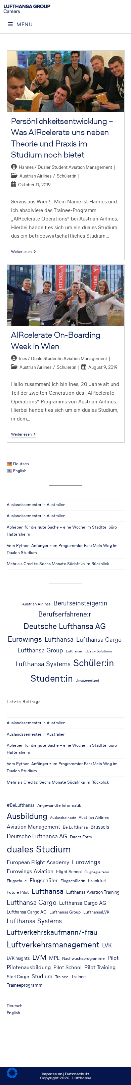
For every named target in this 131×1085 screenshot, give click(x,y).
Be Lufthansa (75, 827)
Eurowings (25, 639)
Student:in (52, 678)
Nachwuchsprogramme (83, 958)
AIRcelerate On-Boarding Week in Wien (55, 340)
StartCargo (18, 976)
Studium (42, 976)
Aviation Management (33, 827)
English (13, 1013)
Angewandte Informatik (59, 805)
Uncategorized (87, 680)
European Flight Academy (38, 862)
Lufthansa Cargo (99, 639)
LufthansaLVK (96, 912)
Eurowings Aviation (30, 871)
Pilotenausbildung (29, 967)
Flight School (69, 871)
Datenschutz (77, 1074)
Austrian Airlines (35, 176)
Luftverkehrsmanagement (53, 944)
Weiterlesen (23, 251)
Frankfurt (97, 880)
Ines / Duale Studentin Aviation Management (63, 358)
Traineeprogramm (25, 985)
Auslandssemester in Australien (36, 504)
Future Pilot (18, 892)
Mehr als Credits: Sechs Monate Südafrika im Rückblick (58, 563)
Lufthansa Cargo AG (82, 902)
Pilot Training (100, 967)
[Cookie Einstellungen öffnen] (12, 1076)
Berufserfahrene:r (64, 614)
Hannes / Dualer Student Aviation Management (65, 167)
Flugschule (17, 881)
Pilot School (67, 967)
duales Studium (39, 849)
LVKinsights (18, 958)
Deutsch (15, 1005)
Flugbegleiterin (96, 872)
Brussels (99, 826)
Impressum (52, 1074)
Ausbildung (27, 816)
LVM (39, 957)
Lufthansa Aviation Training (93, 892)
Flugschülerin (72, 881)
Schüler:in (66, 176)
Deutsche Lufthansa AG (65, 626)
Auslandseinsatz (63, 817)
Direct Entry (81, 837)
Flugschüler (44, 880)
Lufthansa (59, 639)
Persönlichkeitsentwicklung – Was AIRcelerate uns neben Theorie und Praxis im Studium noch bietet (62, 137)
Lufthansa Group (40, 650)
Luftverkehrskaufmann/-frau (52, 932)
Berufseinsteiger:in (80, 603)
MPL (54, 957)
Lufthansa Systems (43, 664)
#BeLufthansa (21, 805)
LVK (107, 945)
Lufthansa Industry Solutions (89, 651)
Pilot (113, 958)
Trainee (62, 977)
